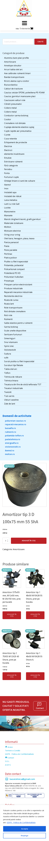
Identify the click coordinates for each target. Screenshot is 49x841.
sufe (6, 357)
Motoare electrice (12, 230)
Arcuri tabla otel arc (13, 69)
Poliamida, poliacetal (13, 265)
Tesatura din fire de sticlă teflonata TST (22, 384)
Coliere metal (10, 107)
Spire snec (9, 346)
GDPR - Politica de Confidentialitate (21, 822)
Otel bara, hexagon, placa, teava (19, 238)
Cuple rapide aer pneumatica (17, 131)
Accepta (24, 829)
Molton (7, 227)
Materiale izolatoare (13, 223)
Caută (40, 42)
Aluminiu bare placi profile (16, 58)
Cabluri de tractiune (13, 88)
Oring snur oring (12, 234)
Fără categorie (11, 165)
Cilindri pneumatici (13, 104)
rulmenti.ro (10, 432)
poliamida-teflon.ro (14, 435)
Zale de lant (9, 403)
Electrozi (8, 150)
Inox (6, 188)
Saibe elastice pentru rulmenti (18, 323)
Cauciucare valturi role (14, 100)
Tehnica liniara (11, 380)
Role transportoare (13, 307)
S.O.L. (7, 761)
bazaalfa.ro (10, 428)
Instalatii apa (10, 192)
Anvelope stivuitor (12, 65)
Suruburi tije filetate (13, 365)
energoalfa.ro (11, 443)
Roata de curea (11, 300)
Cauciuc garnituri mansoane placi (19, 96)
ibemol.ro (9, 450)
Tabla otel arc (10, 369)
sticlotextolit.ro (13, 446)
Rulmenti (8, 319)
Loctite (7, 207)
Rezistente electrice (13, 296)
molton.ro (10, 454)
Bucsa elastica (10, 84)
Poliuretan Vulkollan (13, 276)
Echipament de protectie (15, 142)
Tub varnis (9, 396)
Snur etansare (11, 342)
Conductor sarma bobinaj (16, 115)
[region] (24, 823)
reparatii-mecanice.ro (15, 424)
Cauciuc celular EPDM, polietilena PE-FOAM (24, 92)
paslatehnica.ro (12, 439)
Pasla (6, 246)
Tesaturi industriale (13, 388)
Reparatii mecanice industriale (18, 292)
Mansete (8, 215)
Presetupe (9, 280)
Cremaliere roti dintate (15, 123)
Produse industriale (13, 288)
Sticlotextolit (10, 349)
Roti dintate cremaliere (15, 311)
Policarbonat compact (14, 269)
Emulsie (7, 157)
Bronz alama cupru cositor (16, 81)
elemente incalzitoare (14, 154)
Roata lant (9, 303)
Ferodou (8, 169)
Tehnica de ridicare (13, 376)
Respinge (24, 835)
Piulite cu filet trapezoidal (16, 261)
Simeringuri (9, 338)
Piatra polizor (10, 257)
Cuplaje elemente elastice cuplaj (19, 127)
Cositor (7, 119)
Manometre (9, 211)
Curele (7, 134)
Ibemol (7, 184)
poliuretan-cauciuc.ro (15, 420)
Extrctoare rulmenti (13, 161)
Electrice (8, 146)
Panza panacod (11, 242)
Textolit (7, 392)
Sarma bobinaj (11, 326)
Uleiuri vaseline (11, 399)
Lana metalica (10, 200)
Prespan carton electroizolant (18, 284)
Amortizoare (10, 61)
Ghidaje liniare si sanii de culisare (19, 180)
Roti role (8, 315)
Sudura (7, 353)
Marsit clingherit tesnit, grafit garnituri (22, 219)
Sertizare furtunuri (13, 334)
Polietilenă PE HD (12, 273)
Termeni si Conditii (12, 750)
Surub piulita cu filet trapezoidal (19, 361)
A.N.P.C (8, 765)
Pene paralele (10, 250)
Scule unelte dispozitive (15, 330)
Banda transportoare (14, 77)
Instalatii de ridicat (12, 196)
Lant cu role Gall (11, 204)
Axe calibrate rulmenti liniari (17, 73)
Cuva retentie (10, 138)
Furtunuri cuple (11, 177)
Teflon (7, 373)
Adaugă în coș (29, 541)
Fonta (7, 173)
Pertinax (8, 254)
